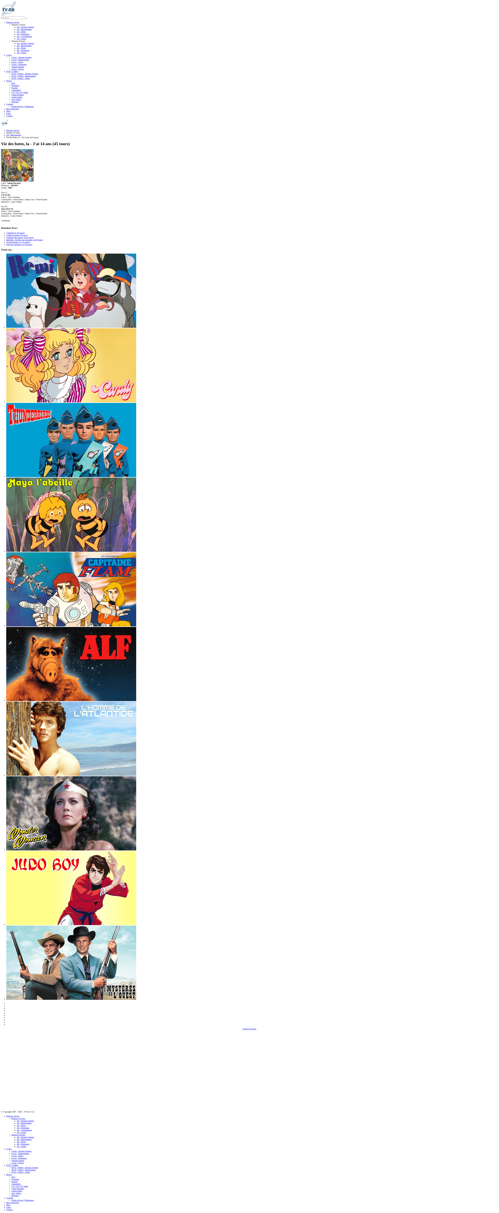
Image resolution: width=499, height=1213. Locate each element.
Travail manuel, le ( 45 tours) (18, 242)
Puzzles (14, 88)
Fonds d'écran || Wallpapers (22, 106)
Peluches (15, 102)
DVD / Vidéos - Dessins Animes (24, 74)
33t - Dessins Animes (25, 27)
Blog (8, 111)
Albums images (17, 67)
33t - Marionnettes (24, 29)
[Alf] (71, 700)
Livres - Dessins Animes (21, 57)
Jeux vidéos (16, 99)
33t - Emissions (23, 34)
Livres (8, 55)
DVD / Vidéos (12, 71)
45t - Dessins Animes (25, 43)
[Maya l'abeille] (71, 551)
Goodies (9, 104)
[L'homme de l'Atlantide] (71, 775)
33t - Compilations (24, 36)
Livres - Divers (17, 69)
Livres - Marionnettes (20, 60)
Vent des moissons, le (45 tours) (19, 244)
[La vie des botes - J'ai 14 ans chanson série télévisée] (17, 181)
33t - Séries (21, 32)
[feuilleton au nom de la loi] (71, 999)
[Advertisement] (14, 1069)
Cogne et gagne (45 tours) (17, 235)
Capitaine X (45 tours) (15, 233)
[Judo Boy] (71, 924)
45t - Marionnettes (24, 46)
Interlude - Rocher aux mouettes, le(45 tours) (24, 240)
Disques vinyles (12, 22)
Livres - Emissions (19, 64)
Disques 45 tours (18, 1135)
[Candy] (71, 402)
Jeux (13, 83)
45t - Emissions (23, 50)
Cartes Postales (17, 95)
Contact (9, 116)
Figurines (15, 85)
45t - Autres (21, 53)
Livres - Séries (17, 62)
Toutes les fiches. (249, 1029)
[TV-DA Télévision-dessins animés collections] (8, 15)
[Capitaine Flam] (71, 626)
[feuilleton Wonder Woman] (71, 850)
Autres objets (16, 97)
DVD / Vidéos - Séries (20, 78)
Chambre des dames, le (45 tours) (20, 237)
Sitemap (39, 1112)
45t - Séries (21, 48)
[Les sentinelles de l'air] (71, 476)
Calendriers (16, 90)
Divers (9, 81)
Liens (8, 113)
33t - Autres (21, 39)
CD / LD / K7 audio (19, 92)
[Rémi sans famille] (71, 327)
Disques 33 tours (18, 1118)
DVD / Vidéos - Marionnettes (23, 76)
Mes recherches (12, 109)
